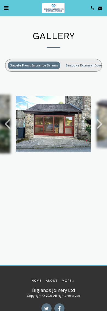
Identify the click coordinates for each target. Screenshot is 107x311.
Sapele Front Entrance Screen (34, 65)
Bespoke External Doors (85, 65)
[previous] (8, 124)
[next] (99, 124)
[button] (6, 7)
